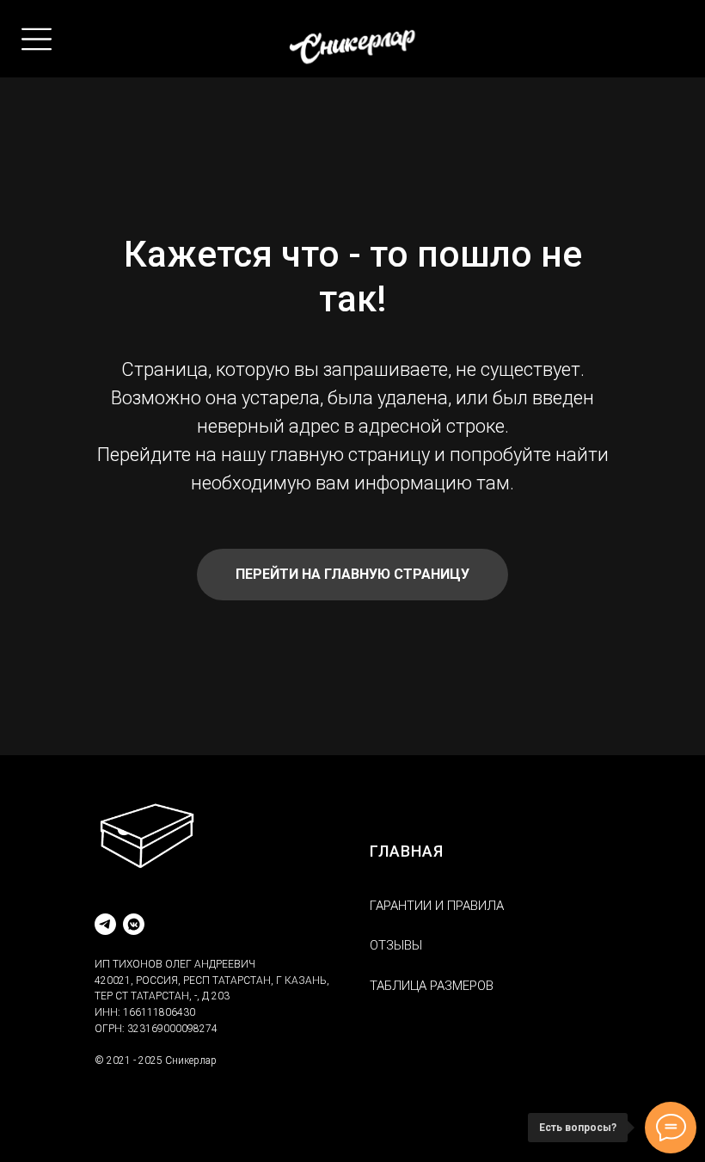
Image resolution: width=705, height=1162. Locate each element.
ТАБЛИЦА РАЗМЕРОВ (432, 985)
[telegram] (105, 924)
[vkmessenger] (133, 924)
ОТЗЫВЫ (396, 945)
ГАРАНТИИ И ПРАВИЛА (437, 905)
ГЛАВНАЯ (407, 851)
